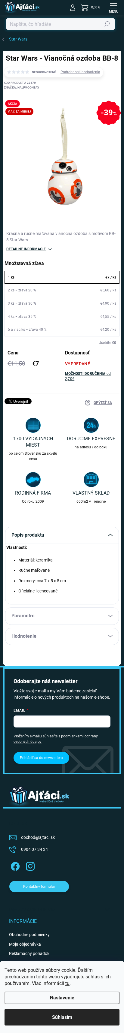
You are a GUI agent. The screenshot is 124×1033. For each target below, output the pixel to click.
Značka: (21, 87)
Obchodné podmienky (29, 934)
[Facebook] (14, 865)
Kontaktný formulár (39, 886)
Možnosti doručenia (88, 376)
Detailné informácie (26, 249)
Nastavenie (62, 998)
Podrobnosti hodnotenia (80, 72)
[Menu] (113, 7)
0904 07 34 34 (34, 849)
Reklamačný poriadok (29, 953)
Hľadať (107, 24)
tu (67, 983)
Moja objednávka (25, 944)
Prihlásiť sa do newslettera (41, 758)
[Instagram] (29, 865)
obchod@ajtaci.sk (38, 837)
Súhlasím (62, 1017)
